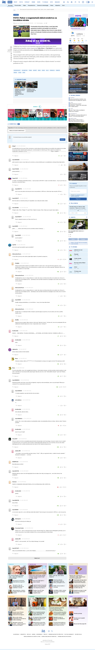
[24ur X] (52, 631)
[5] (25, 114)
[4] (18, 114)
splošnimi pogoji (80, 194)
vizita (51, 564)
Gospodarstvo (31, 5)
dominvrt (32, 596)
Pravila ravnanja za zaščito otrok (32, 636)
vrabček (58, 70)
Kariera (33, 634)
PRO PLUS (29, 634)
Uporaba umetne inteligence (64, 636)
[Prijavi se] (83, 2)
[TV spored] (72, 2)
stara (19, 72)
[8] (46, 114)
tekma (30, 70)
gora (24, 72)
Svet (63, 5)
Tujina (24, 5)
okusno (52, 596)
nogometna (24, 70)
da (70, 234)
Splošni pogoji (78, 634)
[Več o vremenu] (86, 40)
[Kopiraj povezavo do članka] (11, 61)
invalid (15, 72)
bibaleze (11, 564)
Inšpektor (57, 5)
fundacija (52, 70)
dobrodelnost (17, 70)
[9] (53, 114)
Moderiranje (39, 634)
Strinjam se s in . (77, 195)
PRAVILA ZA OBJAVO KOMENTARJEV (16, 130)
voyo (71, 596)
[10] (60, 114)
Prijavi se (62, 139)
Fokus (51, 5)
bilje (47, 70)
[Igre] (68, 2)
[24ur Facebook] (48, 631)
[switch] (88, 2)
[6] (32, 114)
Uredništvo (23, 634)
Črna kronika (18, 5)
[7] (39, 114)
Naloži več (37, 558)
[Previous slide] (63, 107)
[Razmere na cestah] (75, 2)
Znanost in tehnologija (42, 5)
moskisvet (12, 596)
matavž (35, 70)
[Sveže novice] (14, 10)
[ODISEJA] (37, 106)
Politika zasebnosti (69, 634)
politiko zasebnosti (75, 196)
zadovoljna (32, 564)
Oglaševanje (16, 634)
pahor (43, 70)
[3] (11, 114)
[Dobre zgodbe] (64, 2)
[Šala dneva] (85, 213)
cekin (71, 564)
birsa (39, 70)
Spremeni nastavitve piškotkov (55, 634)
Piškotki (45, 634)
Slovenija (10, 5)
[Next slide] (65, 107)
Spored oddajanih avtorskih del (49, 636)
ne (70, 236)
